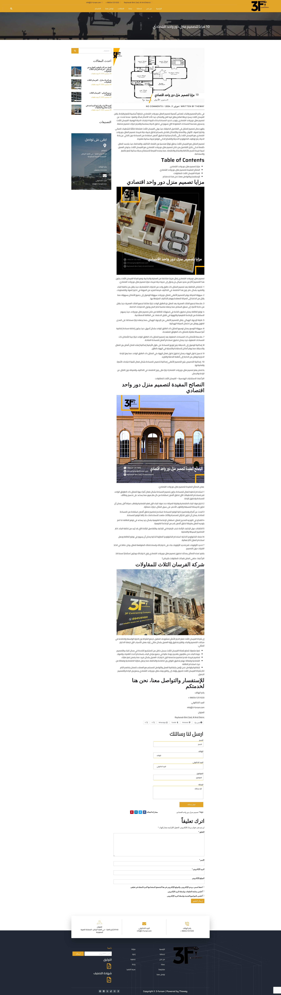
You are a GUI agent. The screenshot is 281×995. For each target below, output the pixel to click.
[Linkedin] (103, 991)
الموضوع (200, 773)
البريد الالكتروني (101, 180)
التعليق (201, 832)
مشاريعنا (162, 969)
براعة (133, 964)
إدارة (133, 954)
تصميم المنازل (178, 287)
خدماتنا (139, 8)
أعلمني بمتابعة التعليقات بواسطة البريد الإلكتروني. (185, 891)
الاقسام (98, 8)
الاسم (201, 740)
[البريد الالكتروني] (105, 176)
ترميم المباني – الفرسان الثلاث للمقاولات (100, 94)
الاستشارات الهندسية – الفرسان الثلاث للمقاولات (175, 378)
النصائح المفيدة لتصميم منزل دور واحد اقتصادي (180, 170)
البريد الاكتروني (198, 762)
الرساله (200, 784)
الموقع (104, 150)
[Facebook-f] (118, 991)
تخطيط (133, 959)
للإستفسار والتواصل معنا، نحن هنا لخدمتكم (181, 177)
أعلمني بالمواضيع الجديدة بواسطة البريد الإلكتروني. (185, 896)
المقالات (121, 8)
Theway (183, 991)
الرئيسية (159, 8)
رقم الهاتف (103, 166)
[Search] (74, 50)
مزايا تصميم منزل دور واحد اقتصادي (185, 166)
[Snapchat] (100, 991)
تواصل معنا (109, 8)
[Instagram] (114, 991)
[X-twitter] (107, 991)
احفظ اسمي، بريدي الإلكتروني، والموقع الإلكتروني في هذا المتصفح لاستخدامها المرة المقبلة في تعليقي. (166, 887)
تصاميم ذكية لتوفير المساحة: (176, 512)
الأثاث (167, 515)
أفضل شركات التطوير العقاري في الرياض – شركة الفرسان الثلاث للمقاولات (99, 69)
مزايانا (133, 949)
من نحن (149, 8)
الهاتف (200, 751)
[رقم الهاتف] (105, 162)
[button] (11, 8)
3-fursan (160, 991)
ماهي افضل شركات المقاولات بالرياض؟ (179, 558)
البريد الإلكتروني (198, 869)
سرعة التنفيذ (130, 969)
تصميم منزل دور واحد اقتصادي (187, 812)
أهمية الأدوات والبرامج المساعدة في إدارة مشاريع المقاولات (98, 106)
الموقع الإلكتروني (198, 878)
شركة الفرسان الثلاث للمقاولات (186, 173)
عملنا (130, 8)
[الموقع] (105, 145)
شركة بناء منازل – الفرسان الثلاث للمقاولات (99, 81)
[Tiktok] (111, 991)
